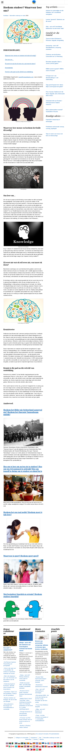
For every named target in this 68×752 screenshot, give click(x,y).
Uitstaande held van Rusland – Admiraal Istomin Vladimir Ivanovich (54, 102)
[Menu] (2, 2)
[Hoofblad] (34, 2)
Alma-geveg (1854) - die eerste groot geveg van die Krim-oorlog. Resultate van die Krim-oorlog (42, 699)
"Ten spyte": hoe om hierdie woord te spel (58, 669)
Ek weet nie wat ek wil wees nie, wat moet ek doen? (20, 63)
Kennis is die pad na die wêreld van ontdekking (19, 71)
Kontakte (46, 733)
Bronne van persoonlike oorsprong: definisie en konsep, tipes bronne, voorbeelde (41, 645)
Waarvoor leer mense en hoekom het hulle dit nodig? (20, 55)
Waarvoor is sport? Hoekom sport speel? (21, 556)
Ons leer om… (9, 59)
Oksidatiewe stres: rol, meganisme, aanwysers (57, 679)
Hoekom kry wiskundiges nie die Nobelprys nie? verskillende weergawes (54, 12)
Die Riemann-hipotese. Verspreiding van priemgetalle (9, 663)
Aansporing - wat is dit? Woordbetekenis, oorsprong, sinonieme (53, 47)
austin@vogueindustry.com (26, 77)
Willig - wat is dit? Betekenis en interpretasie (40, 711)
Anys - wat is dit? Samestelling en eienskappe (40, 691)
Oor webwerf (39, 733)
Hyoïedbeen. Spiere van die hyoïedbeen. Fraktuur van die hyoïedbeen (10, 693)
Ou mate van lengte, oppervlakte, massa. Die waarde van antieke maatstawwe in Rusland (58, 658)
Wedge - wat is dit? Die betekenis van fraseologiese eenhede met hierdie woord (25, 646)
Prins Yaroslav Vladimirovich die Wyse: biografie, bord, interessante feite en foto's (55, 93)
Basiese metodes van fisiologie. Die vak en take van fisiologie (10, 699)
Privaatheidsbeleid (54, 733)
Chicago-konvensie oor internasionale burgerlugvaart (25, 713)
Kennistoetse (9, 67)
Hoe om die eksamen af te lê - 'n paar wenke (57, 690)
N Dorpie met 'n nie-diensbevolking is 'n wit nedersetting (52, 77)
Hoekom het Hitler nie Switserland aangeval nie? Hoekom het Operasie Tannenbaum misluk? (22, 412)
